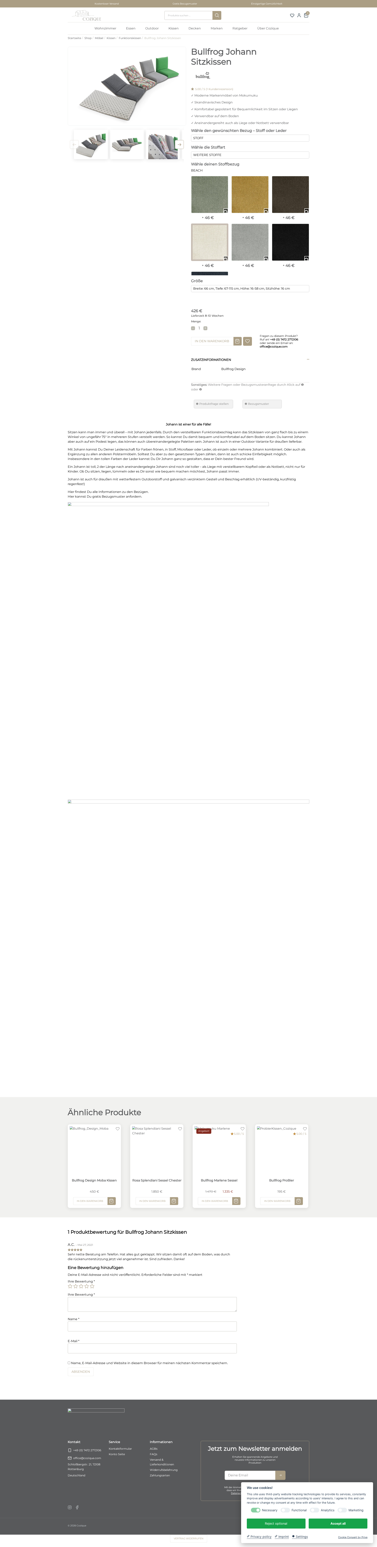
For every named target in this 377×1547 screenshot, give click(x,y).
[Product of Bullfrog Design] (203, 76)
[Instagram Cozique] (70, 1507)
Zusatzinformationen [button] (211, 360)
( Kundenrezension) (219, 89)
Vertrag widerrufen (188, 1538)
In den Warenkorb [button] (90, 1200)
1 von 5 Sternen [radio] (70, 1286)
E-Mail (73, 1341)
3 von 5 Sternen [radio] (81, 1286)
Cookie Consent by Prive (352, 1537)
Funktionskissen (130, 38)
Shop (88, 38)
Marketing (356, 1510)
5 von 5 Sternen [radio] (92, 1286)
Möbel (99, 38)
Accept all (338, 1523)
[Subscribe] (280, 1475)
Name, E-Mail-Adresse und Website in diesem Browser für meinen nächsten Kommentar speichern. (149, 1363)
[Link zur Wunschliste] (292, 15)
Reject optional (276, 1523)
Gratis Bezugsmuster (185, 3)
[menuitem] (107, 28)
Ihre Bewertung (81, 1281)
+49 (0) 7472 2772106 (87, 1450)
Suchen (216, 15)
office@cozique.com (87, 1458)
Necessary (269, 1510)
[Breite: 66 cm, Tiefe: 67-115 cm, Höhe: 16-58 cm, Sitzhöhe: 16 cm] (250, 288)
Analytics (327, 1510)
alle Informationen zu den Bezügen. (120, 492)
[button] (179, 144)
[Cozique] (85, 15)
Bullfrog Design (233, 369)
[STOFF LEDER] (250, 138)
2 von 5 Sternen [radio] (75, 1286)
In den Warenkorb (212, 341)
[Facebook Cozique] (77, 1507)
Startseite (74, 38)
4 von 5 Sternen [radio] (86, 1286)
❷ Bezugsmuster (257, 404)
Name (73, 1319)
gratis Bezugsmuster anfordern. (117, 496)
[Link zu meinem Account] (299, 15)
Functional (299, 1510)
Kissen (111, 38)
